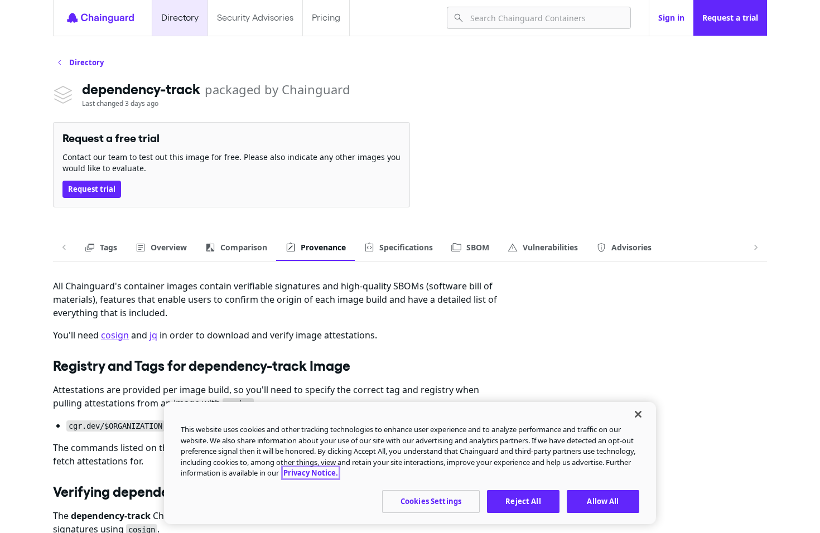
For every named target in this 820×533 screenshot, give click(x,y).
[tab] (100, 247)
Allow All (603, 501)
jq (153, 335)
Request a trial (730, 17)
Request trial (91, 189)
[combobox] (546, 18)
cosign (115, 335)
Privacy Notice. (310, 473)
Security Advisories (255, 17)
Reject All (523, 501)
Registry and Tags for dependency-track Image (201, 365)
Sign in (671, 17)
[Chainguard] (100, 18)
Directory (180, 17)
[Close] (638, 414)
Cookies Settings (431, 501)
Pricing (326, 17)
